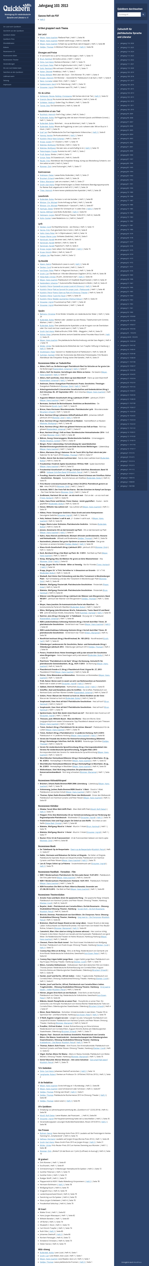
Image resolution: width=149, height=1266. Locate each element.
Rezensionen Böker (10, 56)
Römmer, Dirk (45, 166)
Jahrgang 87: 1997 (126, 159)
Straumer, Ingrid (46, 87)
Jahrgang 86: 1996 (126, 163)
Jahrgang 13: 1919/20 (127, 436)
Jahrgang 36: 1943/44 (127, 341)
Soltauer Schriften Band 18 (58, 472)
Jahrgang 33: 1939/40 (127, 354)
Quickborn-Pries (9, 39)
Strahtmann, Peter (47, 352)
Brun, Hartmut (46, 59)
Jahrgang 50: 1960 (126, 312)
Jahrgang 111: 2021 (127, 64)
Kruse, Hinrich (45, 252)
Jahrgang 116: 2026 (127, 43)
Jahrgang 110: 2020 (127, 68)
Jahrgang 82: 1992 (126, 180)
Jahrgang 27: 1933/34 (127, 378)
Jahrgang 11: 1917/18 (127, 445)
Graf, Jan (43, 132)
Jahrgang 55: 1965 (126, 292)
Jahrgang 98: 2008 (126, 118)
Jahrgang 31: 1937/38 (127, 362)
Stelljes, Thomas (46, 47)
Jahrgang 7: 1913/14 (127, 461)
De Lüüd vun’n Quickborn (12, 27)
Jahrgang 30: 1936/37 (127, 366)
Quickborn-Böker (9, 35)
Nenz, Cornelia (46, 81)
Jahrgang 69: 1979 (126, 234)
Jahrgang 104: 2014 (127, 93)
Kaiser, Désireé (46, 71)
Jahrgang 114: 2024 (127, 52)
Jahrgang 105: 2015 (127, 89)
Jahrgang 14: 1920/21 (127, 432)
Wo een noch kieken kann (12, 68)
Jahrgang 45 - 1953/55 (128, 333)
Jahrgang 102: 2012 (127, 101)
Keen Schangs (58, 138)
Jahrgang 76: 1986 (126, 205)
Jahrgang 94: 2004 (126, 134)
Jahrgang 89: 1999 (126, 155)
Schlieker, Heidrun (47, 102)
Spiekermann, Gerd (48, 84)
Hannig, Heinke (46, 135)
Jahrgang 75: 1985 (126, 209)
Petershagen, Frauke (48, 151)
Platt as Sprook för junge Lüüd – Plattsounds (71, 289)
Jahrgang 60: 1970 (126, 271)
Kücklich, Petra (46, 138)
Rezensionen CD (9, 51)
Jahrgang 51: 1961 (126, 308)
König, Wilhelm (46, 74)
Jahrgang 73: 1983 (126, 217)
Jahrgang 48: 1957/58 (127, 320)
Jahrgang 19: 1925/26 (127, 411)
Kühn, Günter (45, 218)
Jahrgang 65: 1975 (126, 250)
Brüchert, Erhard (47, 178)
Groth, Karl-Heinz (47, 184)
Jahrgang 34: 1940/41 (127, 349)
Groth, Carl (44, 273)
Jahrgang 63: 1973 (126, 258)
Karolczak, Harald (47, 239)
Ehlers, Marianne (47, 181)
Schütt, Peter (45, 157)
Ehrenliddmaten (8, 43)
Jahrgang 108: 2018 (127, 76)
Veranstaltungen (9, 64)
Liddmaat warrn (8, 76)
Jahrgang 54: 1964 (126, 296)
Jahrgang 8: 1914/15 (127, 457)
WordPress (138, 1262)
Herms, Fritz (45, 230)
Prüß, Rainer (45, 154)
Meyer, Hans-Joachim (48, 37)
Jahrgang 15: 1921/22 (127, 428)
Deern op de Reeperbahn (81, 849)
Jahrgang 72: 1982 (126, 221)
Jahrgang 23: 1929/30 (127, 395)
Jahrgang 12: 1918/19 (127, 440)
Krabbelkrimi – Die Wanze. (50, 1042)
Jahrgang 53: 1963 (126, 300)
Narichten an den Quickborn (13, 72)
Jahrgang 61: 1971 (126, 267)
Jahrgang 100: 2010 (127, 109)
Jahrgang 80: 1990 (126, 188)
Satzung (6, 80)
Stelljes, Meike (71, 544)
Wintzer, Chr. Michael (48, 202)
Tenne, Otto (45, 105)
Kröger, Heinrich (46, 78)
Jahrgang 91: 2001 (126, 147)
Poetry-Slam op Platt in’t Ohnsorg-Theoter (70, 292)
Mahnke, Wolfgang (48, 145)
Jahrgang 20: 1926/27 (127, 407)
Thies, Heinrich (46, 190)
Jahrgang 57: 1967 (126, 283)
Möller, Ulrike (45, 346)
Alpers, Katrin (45, 264)
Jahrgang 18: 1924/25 (127, 416)
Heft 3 (42, 19)
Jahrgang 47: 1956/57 (127, 325)
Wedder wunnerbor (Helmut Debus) (67, 299)
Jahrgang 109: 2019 (127, 72)
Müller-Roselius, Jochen (50, 441)
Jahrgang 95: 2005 (126, 130)
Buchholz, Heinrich (47, 114)
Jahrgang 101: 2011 (127, 105)
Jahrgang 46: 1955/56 (127, 329)
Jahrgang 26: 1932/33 (127, 383)
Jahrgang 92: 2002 (126, 143)
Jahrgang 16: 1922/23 (127, 424)
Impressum (7, 85)
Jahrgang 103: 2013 (127, 97)
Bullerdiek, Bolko (47, 117)
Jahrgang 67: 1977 (126, 242)
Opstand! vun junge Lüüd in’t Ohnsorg (68, 286)
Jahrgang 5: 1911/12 (127, 469)
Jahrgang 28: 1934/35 (127, 374)
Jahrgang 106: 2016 (127, 85)
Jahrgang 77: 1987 (126, 200)
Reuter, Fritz (45, 161)
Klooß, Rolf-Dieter (98, 809)
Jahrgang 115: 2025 (127, 47)
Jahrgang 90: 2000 (126, 151)
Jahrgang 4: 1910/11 (127, 474)
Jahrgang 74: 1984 (126, 213)
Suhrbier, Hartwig (47, 355)
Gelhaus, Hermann (47, 1139)
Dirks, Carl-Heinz (47, 62)
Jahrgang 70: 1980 (126, 229)
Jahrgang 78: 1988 (126, 196)
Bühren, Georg (46, 1133)
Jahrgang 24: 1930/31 (127, 391)
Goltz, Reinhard (46, 68)
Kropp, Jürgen (45, 142)
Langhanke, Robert (48, 1074)
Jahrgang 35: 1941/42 (127, 345)
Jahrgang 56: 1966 (126, 287)
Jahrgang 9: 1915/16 (127, 453)
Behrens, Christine (47, 314)
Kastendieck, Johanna (48, 283)
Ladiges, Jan (45, 255)
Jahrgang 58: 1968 (126, 279)
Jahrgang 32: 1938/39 (127, 358)
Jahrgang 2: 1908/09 (127, 482)
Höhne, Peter (45, 334)
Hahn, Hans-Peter (47, 233)
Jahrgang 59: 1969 (126, 275)
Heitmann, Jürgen (47, 215)
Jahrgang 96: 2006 (126, 126)
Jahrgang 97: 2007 (126, 122)
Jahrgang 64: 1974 (126, 254)
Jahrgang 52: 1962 (126, 304)
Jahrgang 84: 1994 (126, 172)
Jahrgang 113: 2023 (127, 56)
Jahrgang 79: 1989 (126, 192)
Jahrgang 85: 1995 (126, 167)
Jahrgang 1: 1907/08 (127, 486)
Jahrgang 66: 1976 (126, 246)
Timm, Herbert (46, 498)
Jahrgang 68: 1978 (126, 238)
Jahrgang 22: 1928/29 (127, 399)
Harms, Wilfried (46, 212)
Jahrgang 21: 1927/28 (127, 403)
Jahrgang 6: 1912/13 (127, 465)
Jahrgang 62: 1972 (126, 263)
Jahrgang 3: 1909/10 (127, 478)
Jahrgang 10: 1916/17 (127, 449)
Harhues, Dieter (46, 209)
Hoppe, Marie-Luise (48, 236)
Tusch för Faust (59, 296)
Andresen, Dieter (47, 175)
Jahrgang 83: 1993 (126, 176)
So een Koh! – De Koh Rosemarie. (91, 909)
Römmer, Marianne (88, 772)
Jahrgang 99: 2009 (126, 114)
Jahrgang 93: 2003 (126, 138)
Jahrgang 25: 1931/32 (127, 387)
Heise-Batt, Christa (47, 277)
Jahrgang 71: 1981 (126, 225)
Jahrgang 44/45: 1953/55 (129, 337)
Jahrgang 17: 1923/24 (127, 420)
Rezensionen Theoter (10, 60)
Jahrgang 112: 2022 (127, 60)
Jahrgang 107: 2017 (127, 80)
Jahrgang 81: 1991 (126, 184)
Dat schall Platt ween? (99, 1060)
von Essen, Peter (47, 65)
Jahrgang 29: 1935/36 (127, 370)
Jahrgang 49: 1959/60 (127, 316)
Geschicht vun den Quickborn (13, 31)
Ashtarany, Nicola (47, 96)
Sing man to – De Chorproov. (89, 917)
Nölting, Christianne (63, 96)
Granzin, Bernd (46, 99)
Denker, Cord (45, 227)
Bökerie (6, 47)
